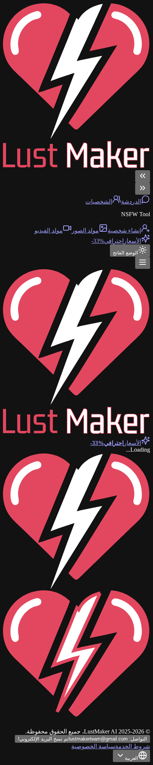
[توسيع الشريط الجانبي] (142, 188)
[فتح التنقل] (142, 263)
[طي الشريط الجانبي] (142, 176)
